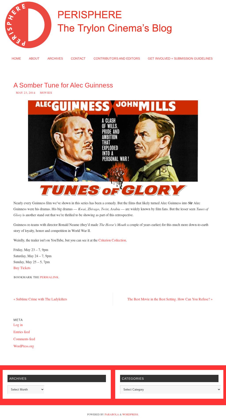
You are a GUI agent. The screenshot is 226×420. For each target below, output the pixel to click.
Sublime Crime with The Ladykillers (40, 299)
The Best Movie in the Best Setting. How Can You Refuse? (170, 299)
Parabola (112, 414)
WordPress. (130, 414)
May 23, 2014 (25, 93)
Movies (46, 93)
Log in (18, 324)
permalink (49, 277)
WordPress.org (23, 346)
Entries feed (21, 331)
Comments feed (24, 338)
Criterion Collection (112, 240)
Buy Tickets (21, 267)
